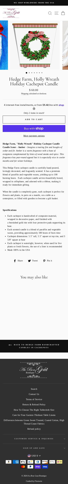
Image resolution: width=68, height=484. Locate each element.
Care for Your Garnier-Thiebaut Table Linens (34, 415)
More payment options (34, 136)
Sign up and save (34, 448)
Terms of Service (34, 399)
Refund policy (34, 429)
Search (34, 389)
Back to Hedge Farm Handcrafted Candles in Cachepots (36, 346)
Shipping (24, 94)
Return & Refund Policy (33, 404)
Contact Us (34, 394)
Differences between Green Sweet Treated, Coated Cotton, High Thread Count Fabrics (34, 422)
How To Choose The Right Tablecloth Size (34, 410)
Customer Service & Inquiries (34, 439)
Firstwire (38, 481)
